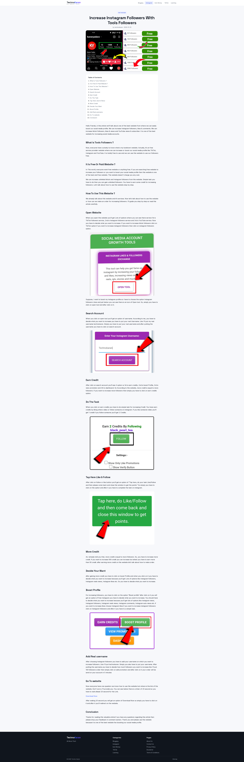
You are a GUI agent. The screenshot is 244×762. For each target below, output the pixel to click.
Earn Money (158, 3)
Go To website (95, 115)
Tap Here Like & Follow (97, 101)
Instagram (149, 3)
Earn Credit (93, 95)
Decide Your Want (96, 106)
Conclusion (93, 118)
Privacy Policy (151, 747)
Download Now (91, 696)
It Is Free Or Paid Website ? (99, 84)
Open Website (94, 89)
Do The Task (94, 98)
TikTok (166, 3)
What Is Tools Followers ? (98, 81)
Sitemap (175, 759)
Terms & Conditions (153, 752)
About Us (149, 741)
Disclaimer (150, 750)
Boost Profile (94, 109)
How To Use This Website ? (99, 86)
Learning (173, 3)
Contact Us (150, 744)
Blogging (140, 3)
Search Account (95, 92)
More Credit (94, 103)
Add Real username (96, 112)
